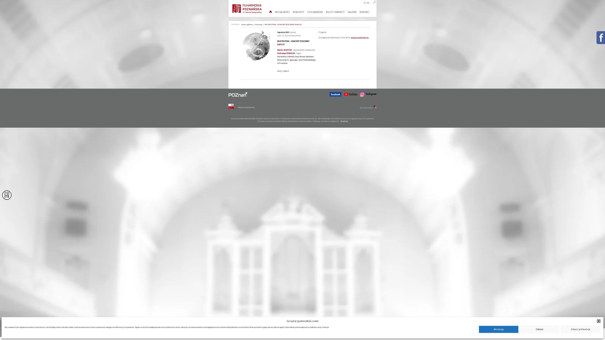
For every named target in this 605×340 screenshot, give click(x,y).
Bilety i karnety (335, 12)
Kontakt (364, 12)
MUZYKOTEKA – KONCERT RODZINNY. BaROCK (283, 24)
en (368, 3)
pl (365, 3)
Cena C (286, 71)
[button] (598, 321)
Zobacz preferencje (580, 329)
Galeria (352, 12)
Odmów (539, 329)
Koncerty (298, 12)
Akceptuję (499, 329)
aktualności (282, 12)
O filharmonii (315, 12)
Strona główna (247, 24)
